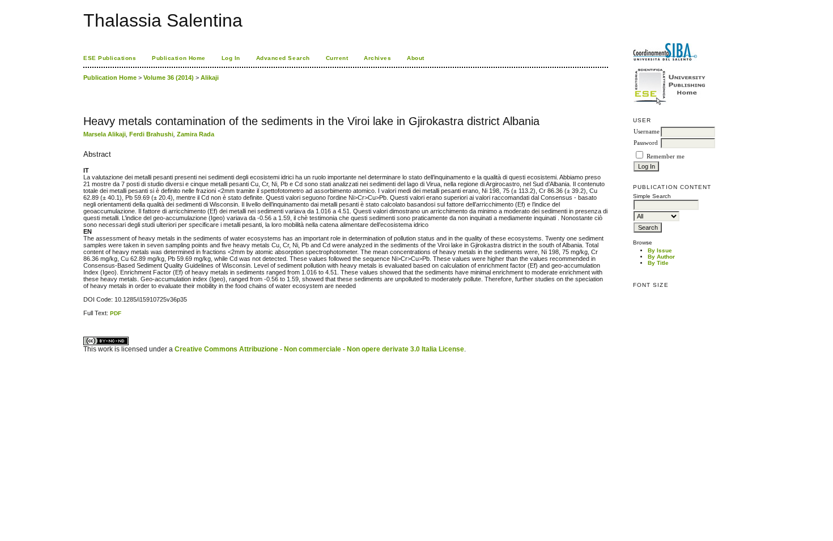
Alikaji (210, 77)
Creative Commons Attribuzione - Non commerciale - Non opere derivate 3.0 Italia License (319, 349)
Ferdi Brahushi (151, 134)
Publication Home (178, 58)
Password (646, 143)
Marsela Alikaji (104, 134)
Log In (231, 58)
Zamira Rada (195, 134)
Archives (377, 58)
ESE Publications (109, 58)
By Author (661, 257)
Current (337, 58)
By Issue (660, 250)
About (415, 58)
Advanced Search (283, 58)
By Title (658, 263)
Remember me (666, 156)
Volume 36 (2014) (168, 77)
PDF (115, 313)
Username (647, 131)
